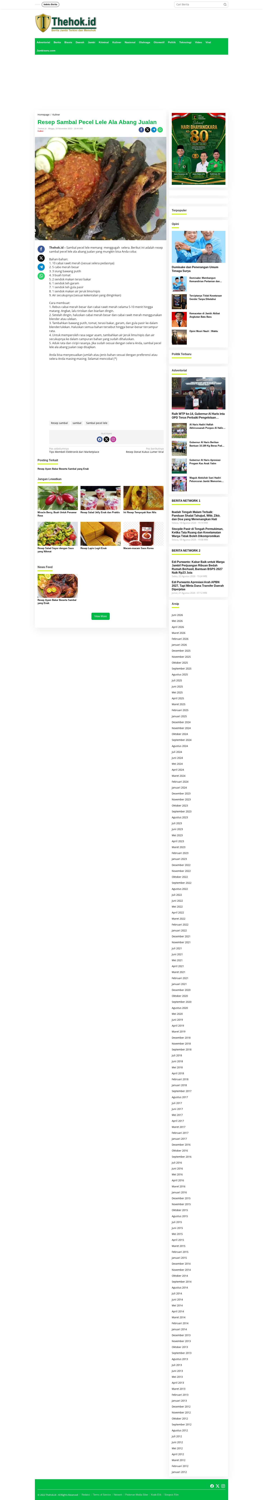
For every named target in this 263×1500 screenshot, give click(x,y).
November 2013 (181, 1341)
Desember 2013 (181, 1335)
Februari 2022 (180, 924)
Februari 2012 (180, 1466)
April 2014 (178, 1311)
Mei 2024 (177, 763)
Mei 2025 (177, 692)
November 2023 (181, 799)
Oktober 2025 (180, 662)
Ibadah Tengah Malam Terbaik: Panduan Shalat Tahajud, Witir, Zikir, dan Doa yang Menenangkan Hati (196, 516)
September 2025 (181, 668)
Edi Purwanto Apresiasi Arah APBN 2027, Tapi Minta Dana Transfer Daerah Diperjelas (198, 586)
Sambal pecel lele (96, 423)
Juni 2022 (177, 900)
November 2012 (181, 1412)
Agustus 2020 (180, 1008)
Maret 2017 (178, 1127)
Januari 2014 (179, 1329)
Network (118, 1494)
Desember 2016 (181, 1144)
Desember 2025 (181, 650)
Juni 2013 (177, 1371)
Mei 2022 (177, 906)
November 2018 (181, 1043)
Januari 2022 (179, 930)
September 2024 (181, 740)
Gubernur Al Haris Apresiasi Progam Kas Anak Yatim (205, 462)
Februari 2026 (180, 638)
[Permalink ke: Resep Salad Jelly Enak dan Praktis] (101, 497)
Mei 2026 (177, 621)
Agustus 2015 (180, 1216)
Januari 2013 (179, 1400)
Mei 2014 (177, 1305)
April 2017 (178, 1120)
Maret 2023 (178, 847)
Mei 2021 (177, 960)
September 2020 (181, 1001)
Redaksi (86, 1494)
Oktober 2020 (180, 996)
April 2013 (178, 1382)
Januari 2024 (179, 787)
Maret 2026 (178, 633)
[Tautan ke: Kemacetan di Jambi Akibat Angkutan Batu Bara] (179, 319)
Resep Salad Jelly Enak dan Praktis (100, 512)
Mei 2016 (177, 1174)
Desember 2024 (181, 722)
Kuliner (40, 131)
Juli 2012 (177, 1436)
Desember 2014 (181, 1263)
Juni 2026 (177, 615)
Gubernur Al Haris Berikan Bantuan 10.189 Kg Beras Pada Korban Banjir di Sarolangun (206, 444)
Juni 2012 (177, 1442)
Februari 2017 (180, 1133)
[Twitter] (106, 439)
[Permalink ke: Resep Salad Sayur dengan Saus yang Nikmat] (58, 533)
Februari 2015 (180, 1252)
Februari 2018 (180, 1079)
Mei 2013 (177, 1376)
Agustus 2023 (180, 817)
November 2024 (181, 728)
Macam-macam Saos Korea (138, 548)
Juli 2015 (177, 1222)
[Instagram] (113, 439)
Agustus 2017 (180, 1097)
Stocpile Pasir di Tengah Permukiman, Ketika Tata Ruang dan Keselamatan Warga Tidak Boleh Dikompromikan (197, 532)
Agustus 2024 (180, 746)
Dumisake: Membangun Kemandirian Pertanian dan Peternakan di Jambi (204, 280)
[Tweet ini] (147, 129)
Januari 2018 (179, 1085)
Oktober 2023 (180, 805)
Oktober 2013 (180, 1347)
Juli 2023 (177, 823)
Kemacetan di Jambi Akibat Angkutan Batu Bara (204, 315)
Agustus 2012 (180, 1430)
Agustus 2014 (180, 1287)
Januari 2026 (179, 644)
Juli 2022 (177, 894)
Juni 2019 (177, 1019)
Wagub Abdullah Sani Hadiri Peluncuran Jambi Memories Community (205, 479)
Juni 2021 (177, 954)
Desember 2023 (181, 793)
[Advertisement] (131, 82)
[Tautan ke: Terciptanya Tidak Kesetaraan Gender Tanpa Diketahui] (179, 301)
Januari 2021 (179, 984)
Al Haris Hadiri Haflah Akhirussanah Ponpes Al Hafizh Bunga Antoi (207, 426)
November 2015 (181, 1204)
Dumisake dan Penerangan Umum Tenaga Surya (195, 269)
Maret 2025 (178, 704)
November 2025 (181, 656)
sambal (77, 423)
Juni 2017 (177, 1109)
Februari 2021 (180, 978)
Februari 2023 (180, 853)
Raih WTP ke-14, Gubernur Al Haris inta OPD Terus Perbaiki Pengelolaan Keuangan (198, 416)
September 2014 (181, 1281)
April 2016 (178, 1180)
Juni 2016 (177, 1168)
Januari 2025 (179, 716)
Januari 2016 (179, 1192)
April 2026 (178, 627)
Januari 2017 (179, 1138)
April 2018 (178, 1073)
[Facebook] (100, 439)
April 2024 (178, 769)
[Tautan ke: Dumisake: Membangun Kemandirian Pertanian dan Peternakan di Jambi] (179, 283)
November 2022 (181, 871)
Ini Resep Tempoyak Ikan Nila (139, 512)
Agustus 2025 (180, 674)
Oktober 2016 (180, 1150)
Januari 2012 (179, 1472)
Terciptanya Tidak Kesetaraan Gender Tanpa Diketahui (205, 297)
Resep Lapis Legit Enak (94, 548)
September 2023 (181, 811)
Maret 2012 (178, 1460)
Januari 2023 (179, 859)
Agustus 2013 (180, 1359)
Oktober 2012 (180, 1418)
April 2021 (178, 966)
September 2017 (181, 1091)
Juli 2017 (177, 1103)
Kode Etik (156, 1494)
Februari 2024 (180, 781)
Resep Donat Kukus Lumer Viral (145, 450)
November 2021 (181, 942)
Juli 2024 (177, 752)
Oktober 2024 (180, 734)
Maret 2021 (178, 972)
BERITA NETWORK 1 (186, 500)
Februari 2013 (180, 1394)
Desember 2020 (181, 990)
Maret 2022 (178, 918)
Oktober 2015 (180, 1210)
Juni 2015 (177, 1228)
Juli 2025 (177, 680)
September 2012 (181, 1424)
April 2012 (178, 1454)
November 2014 (181, 1269)
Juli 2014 (177, 1293)
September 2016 (181, 1156)
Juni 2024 (177, 758)
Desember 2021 (181, 936)
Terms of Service (102, 1494)
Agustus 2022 (180, 889)
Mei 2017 (177, 1115)
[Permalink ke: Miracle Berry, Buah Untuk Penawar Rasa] (58, 497)
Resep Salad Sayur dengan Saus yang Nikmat (56, 550)
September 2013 (181, 1353)
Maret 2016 (178, 1186)
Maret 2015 (178, 1246)
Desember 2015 (181, 1198)
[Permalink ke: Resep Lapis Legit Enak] (101, 533)
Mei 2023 (177, 835)
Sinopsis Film (171, 1494)
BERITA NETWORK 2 (186, 550)
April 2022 (178, 912)
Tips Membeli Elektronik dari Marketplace (74, 450)
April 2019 (178, 1025)
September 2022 (181, 882)
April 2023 (178, 841)
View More (100, 616)
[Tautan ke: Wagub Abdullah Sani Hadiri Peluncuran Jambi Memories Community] (179, 483)
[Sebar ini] (141, 129)
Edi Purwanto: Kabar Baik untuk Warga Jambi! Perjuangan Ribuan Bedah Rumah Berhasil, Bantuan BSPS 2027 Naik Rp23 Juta (198, 567)
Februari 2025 (180, 710)
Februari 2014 (180, 1323)
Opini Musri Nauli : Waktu (203, 331)
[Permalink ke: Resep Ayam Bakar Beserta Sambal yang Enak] (58, 585)
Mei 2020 (177, 1013)
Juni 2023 (177, 829)
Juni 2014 (177, 1299)
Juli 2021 (177, 948)
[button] (225, 4)
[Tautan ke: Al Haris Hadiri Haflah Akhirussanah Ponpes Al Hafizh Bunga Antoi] (179, 430)
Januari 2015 (179, 1257)
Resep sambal (59, 423)
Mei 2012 (177, 1448)
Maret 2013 (178, 1388)
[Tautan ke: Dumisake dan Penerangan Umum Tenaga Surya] (198, 247)
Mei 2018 (177, 1067)
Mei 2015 (177, 1234)
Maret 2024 (178, 775)
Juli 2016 (177, 1162)
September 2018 (181, 1049)
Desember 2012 (181, 1406)
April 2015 (178, 1240)
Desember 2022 (181, 865)
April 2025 (178, 698)
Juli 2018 (177, 1055)
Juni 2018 (177, 1061)
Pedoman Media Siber (136, 1494)
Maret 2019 (178, 1031)
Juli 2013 (177, 1365)
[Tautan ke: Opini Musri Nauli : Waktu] (179, 337)
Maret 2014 (178, 1317)
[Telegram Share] (154, 129)
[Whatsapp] (160, 129)
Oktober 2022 (180, 877)
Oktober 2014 (180, 1275)
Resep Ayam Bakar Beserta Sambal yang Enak (63, 468)
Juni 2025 (177, 686)
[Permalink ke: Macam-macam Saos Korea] (143, 533)
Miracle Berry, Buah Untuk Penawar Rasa (57, 514)
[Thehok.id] (66, 23)
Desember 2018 (181, 1037)
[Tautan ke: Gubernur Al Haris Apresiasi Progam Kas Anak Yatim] (179, 465)
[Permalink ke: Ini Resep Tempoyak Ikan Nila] (143, 497)
